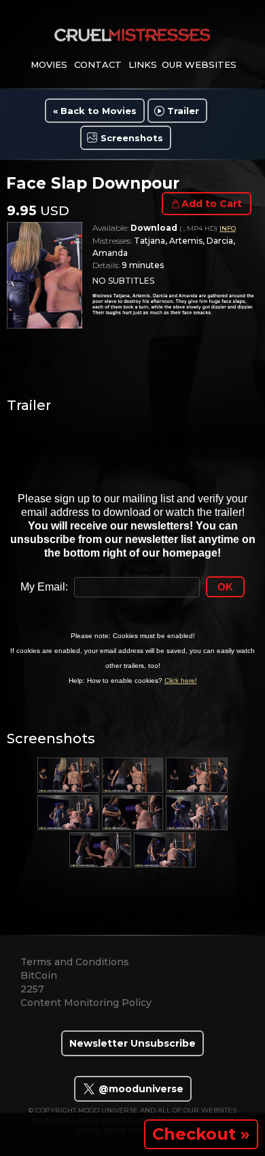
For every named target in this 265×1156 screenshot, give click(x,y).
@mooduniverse (139, 1089)
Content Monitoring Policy (86, 1002)
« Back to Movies (95, 110)
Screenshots (132, 137)
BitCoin (38, 975)
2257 (32, 989)
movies (49, 64)
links (142, 64)
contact (98, 64)
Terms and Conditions (74, 962)
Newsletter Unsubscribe (132, 1043)
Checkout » (201, 1134)
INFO (227, 228)
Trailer (183, 110)
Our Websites (199, 64)
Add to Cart (211, 204)
